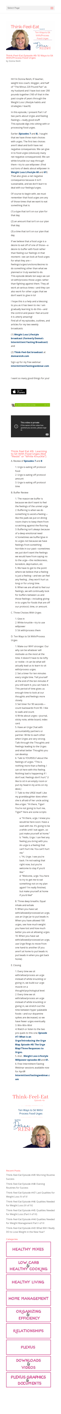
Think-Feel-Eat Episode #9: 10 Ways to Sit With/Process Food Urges (29, 56)
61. (47, 1059)
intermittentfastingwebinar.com (30, 365)
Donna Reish (15, 61)
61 (45, 172)
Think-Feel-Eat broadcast (28, 352)
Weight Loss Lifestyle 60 (25, 172)
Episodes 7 (25, 133)
